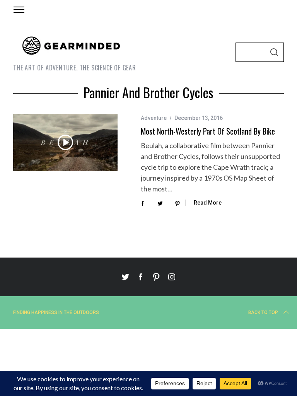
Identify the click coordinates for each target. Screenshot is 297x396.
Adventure (154, 118)
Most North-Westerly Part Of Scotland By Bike (208, 131)
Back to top (263, 312)
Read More (208, 203)
